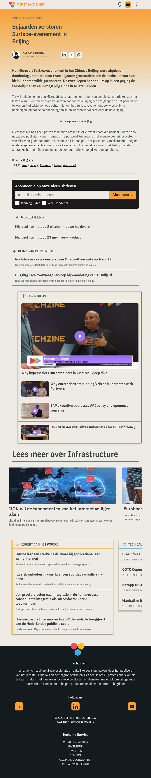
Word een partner (75, 742)
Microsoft (45, 165)
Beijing (34, 165)
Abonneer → (123, 195)
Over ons (75, 751)
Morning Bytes (30, 203)
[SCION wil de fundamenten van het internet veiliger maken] (60, 485)
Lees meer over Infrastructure (65, 453)
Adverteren (75, 746)
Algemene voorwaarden (75, 759)
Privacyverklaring (75, 764)
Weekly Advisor (58, 203)
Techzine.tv (36, 296)
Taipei (57, 165)
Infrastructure (33, 18)
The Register (25, 160)
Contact (75, 755)
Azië (24, 165)
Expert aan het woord (39, 544)
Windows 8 (69, 165)
